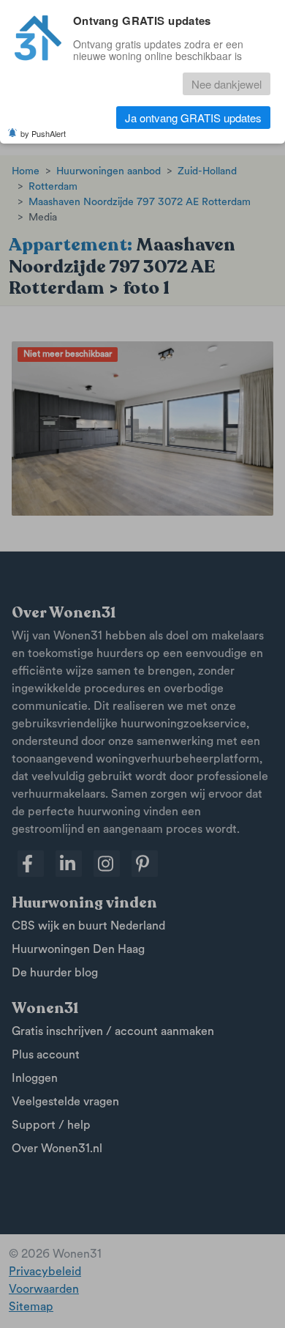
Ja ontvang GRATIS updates (193, 117)
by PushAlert (43, 133)
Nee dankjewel (226, 84)
